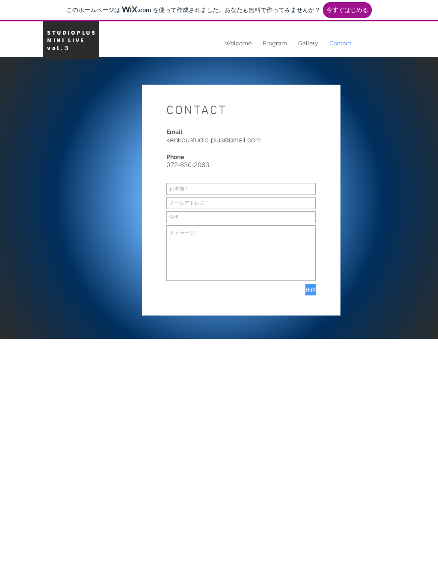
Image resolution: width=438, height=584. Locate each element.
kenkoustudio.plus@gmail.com (213, 140)
